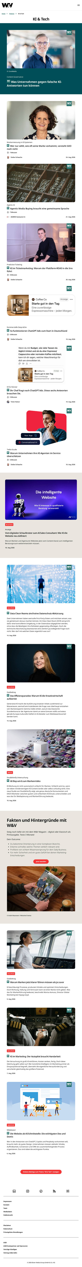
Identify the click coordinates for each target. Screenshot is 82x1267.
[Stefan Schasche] (8, 157)
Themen (11, 14)
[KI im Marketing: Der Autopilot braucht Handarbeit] (41, 1027)
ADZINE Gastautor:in (18, 217)
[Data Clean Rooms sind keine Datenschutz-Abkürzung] (41, 584)
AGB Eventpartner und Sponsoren (15, 1246)
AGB (4, 1243)
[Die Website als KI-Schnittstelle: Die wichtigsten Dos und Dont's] (41, 1101)
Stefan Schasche (16, 157)
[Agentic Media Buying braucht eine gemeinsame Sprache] (41, 183)
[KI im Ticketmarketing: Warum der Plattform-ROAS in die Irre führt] (41, 242)
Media (10, 772)
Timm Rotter (15, 402)
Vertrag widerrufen (10, 1253)
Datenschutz (7, 1229)
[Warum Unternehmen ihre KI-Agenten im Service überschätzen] (41, 427)
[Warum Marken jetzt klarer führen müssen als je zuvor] (41, 949)
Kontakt (6, 1205)
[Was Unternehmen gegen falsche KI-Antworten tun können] (41, 49)
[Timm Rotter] (8, 402)
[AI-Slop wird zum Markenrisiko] (41, 748)
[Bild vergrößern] (72, 909)
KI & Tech (9, 525)
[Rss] (54, 1191)
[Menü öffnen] (78, 5)
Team (5, 1208)
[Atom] (68, 1191)
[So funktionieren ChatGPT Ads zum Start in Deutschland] (41, 305)
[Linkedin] (14, 1191)
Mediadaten (7, 1212)
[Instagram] (27, 1191)
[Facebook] (41, 1191)
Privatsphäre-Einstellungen (13, 1232)
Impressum (7, 1201)
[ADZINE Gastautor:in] (8, 217)
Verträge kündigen (10, 1249)
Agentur (11, 1125)
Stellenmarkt (8, 1215)
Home (3, 14)
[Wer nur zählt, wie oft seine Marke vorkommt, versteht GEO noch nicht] (41, 120)
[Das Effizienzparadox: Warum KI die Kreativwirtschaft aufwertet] (41, 663)
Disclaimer (7, 1225)
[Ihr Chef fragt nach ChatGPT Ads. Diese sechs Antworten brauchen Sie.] (41, 365)
